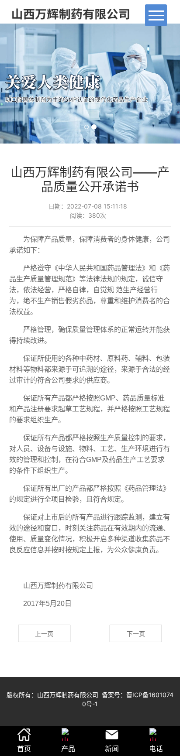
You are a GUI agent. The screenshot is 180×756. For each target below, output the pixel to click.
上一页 (44, 633)
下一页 (136, 633)
